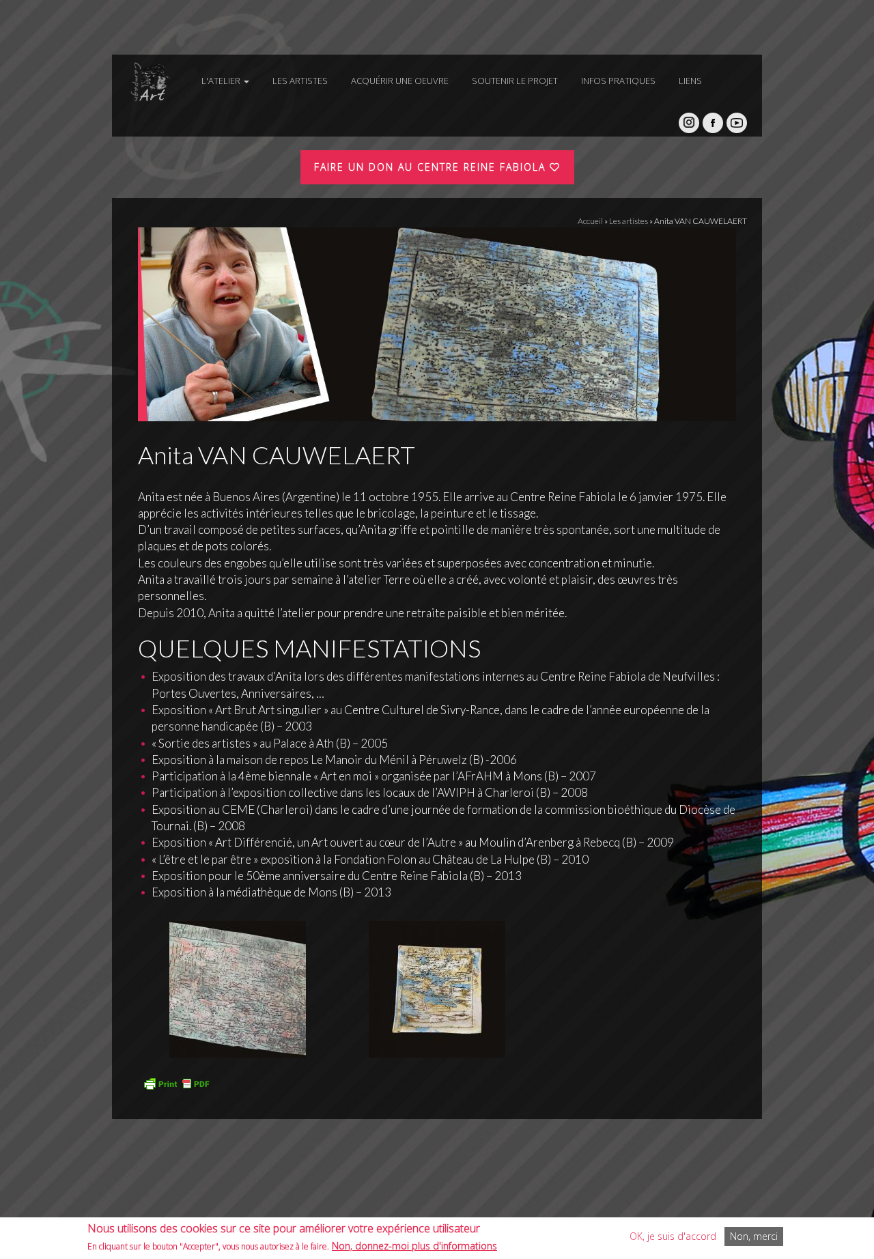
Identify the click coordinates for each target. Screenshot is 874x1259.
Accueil (590, 221)
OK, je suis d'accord (673, 1236)
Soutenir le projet (515, 80)
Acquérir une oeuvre (400, 80)
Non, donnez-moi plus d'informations (414, 1245)
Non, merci (754, 1236)
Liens (690, 80)
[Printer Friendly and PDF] (176, 1082)
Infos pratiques (618, 80)
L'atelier (221, 80)
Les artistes (300, 80)
